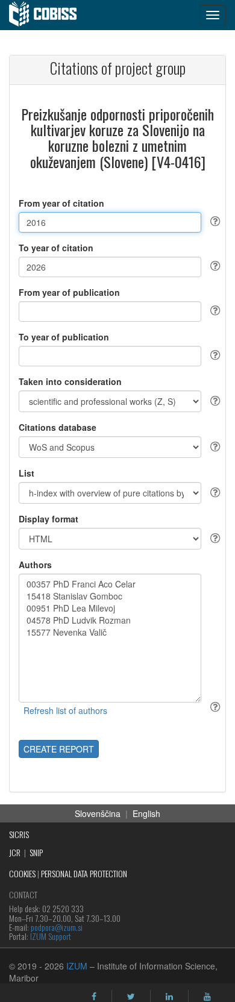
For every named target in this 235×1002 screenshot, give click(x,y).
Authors (35, 565)
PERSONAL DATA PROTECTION (84, 873)
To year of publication (64, 337)
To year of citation (56, 248)
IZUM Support (50, 936)
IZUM (76, 966)
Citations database (57, 427)
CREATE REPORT (59, 749)
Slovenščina (98, 813)
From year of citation (61, 203)
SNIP (36, 852)
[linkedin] (169, 996)
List (26, 473)
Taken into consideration (70, 381)
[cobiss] (49, 15)
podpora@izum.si (57, 927)
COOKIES (22, 873)
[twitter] (131, 996)
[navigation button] (212, 15)
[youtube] (207, 996)
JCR (14, 852)
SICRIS (19, 834)
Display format (48, 519)
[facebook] (94, 996)
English (146, 813)
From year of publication (69, 292)
